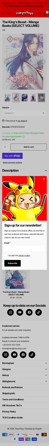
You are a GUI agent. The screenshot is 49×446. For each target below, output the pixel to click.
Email (7, 243)
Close (44, 179)
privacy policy (24, 255)
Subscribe (12, 263)
